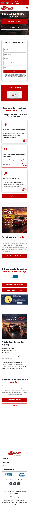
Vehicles (5, 458)
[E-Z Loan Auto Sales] (7, 8)
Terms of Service (8, 469)
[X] (14, 483)
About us (6, 462)
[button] (14, 94)
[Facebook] (10, 483)
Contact (5, 466)
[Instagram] (18, 483)
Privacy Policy (16, 74)
